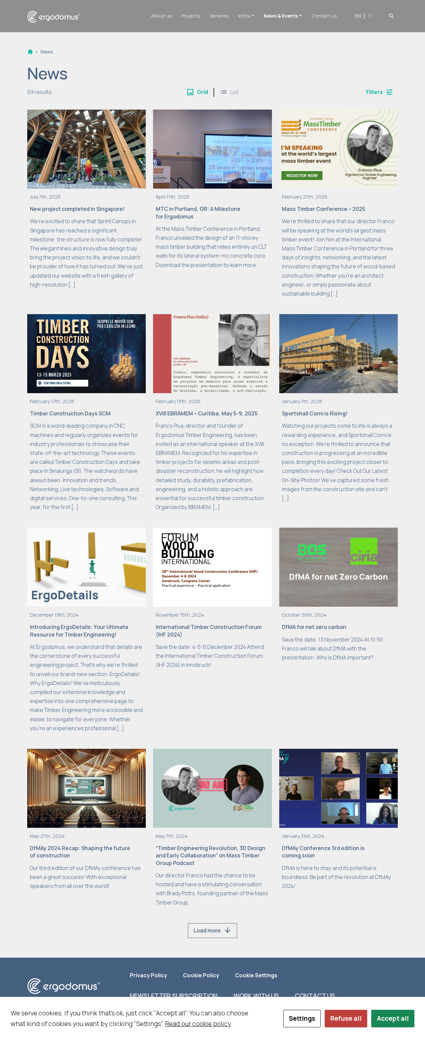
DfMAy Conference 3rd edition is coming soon (323, 851)
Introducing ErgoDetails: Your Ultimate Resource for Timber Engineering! (79, 630)
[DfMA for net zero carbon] (338, 567)
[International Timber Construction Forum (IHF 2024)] (212, 567)
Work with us (256, 996)
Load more (212, 930)
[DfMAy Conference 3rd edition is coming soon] (338, 787)
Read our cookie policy (198, 1023)
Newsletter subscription (173, 996)
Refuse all (346, 1018)
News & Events (281, 16)
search (391, 16)
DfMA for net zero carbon (314, 627)
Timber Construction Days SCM (70, 413)
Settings (302, 1018)
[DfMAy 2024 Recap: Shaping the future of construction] (86, 787)
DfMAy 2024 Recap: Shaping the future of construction (80, 851)
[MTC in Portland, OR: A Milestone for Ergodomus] (212, 148)
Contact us (324, 16)
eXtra (244, 16)
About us (161, 16)
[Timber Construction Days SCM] (86, 353)
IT (370, 16)
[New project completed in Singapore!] (86, 148)
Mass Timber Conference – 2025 (323, 209)
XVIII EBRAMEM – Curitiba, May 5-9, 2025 (207, 413)
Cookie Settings (256, 975)
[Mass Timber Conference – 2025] (338, 148)
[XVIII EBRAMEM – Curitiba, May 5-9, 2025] (212, 353)
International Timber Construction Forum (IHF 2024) (209, 630)
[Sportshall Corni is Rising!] (338, 353)
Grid (197, 92)
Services (219, 16)
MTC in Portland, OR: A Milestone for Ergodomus (198, 212)
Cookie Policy (201, 975)
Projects (190, 16)
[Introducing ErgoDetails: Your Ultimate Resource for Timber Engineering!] (86, 567)
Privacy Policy (148, 975)
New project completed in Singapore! (77, 209)
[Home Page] (30, 51)
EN (358, 16)
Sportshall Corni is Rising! (315, 413)
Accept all (393, 1018)
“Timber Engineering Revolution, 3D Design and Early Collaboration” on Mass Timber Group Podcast (210, 855)
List (229, 92)
